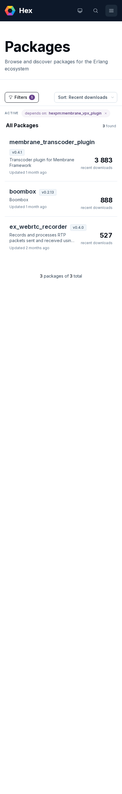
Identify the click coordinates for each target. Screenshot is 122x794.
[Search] (95, 10)
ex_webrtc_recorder (38, 226)
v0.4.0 (78, 227)
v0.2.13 (48, 192)
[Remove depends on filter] (105, 113)
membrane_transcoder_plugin (52, 142)
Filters (24, 97)
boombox (22, 191)
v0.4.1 (17, 152)
